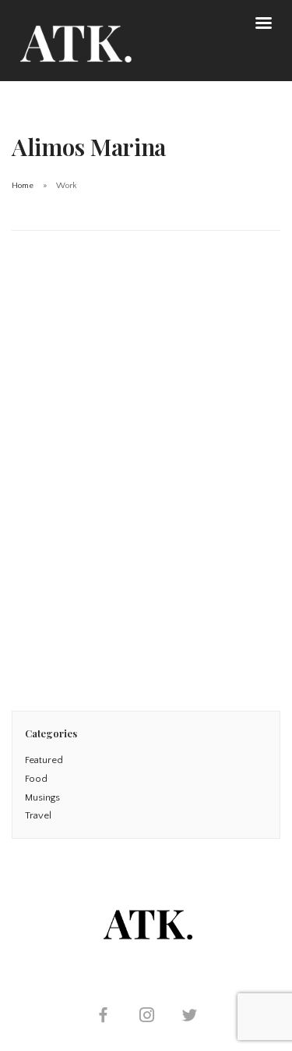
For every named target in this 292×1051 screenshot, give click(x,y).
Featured (44, 760)
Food (36, 778)
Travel (38, 815)
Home (22, 185)
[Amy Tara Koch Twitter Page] (189, 1017)
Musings (42, 797)
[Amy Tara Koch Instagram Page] (146, 1017)
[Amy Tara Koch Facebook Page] (103, 1017)
